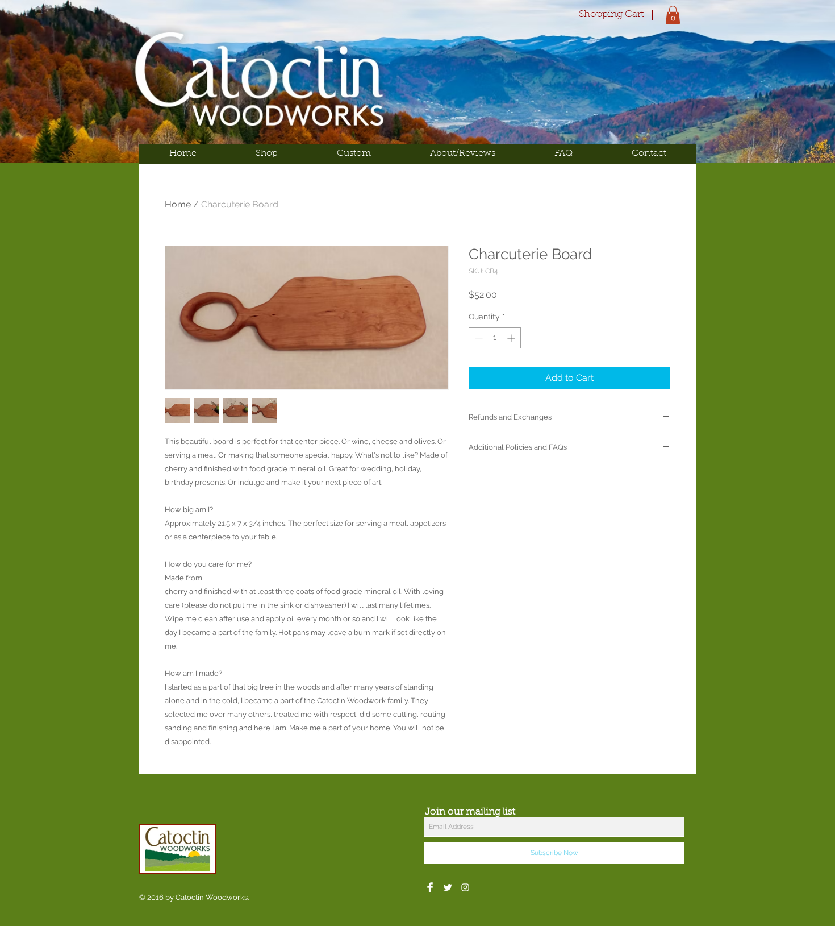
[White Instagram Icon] (465, 887)
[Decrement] (477, 338)
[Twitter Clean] (447, 887)
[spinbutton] (495, 338)
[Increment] (512, 338)
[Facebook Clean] (430, 887)
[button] (672, 15)
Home (178, 204)
